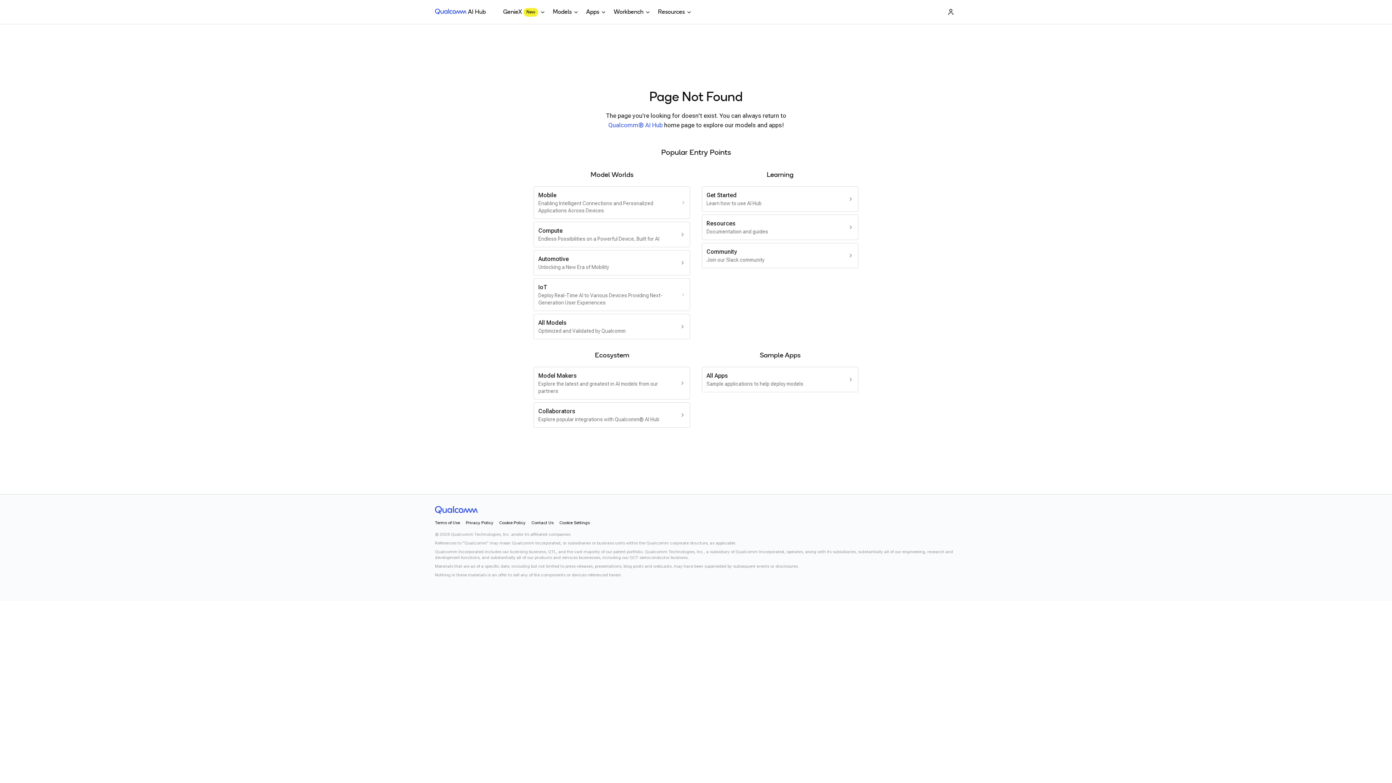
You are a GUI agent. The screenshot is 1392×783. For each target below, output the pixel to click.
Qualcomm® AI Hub (635, 125)
